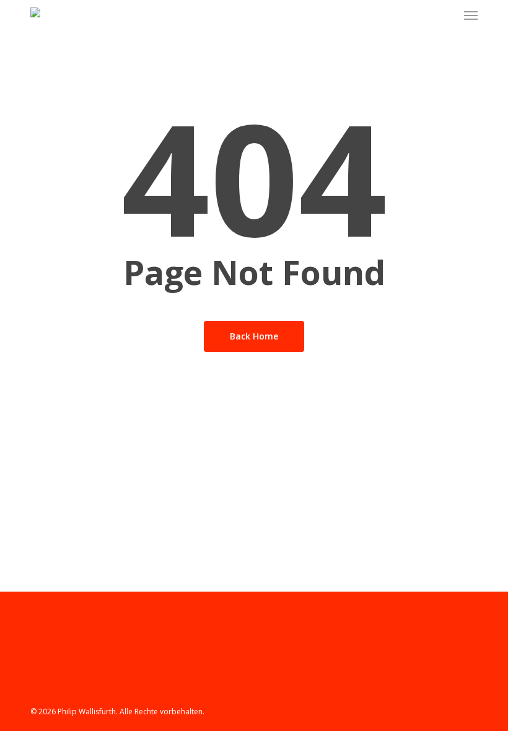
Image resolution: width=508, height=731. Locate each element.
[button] (471, 15)
